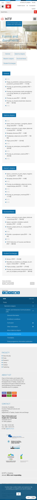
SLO (3, 2)
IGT (7, 43)
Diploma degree (20, 54)
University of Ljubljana (25, 2)
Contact (33, 8)
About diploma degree (14, 330)
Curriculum (10, 323)
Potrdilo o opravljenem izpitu (15, 234)
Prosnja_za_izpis (12, 98)
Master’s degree (9, 59)
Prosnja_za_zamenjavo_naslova (16, 154)
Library (5, 362)
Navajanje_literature (12, 133)
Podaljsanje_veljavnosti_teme (15, 136)
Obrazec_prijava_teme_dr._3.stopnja (17, 227)
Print (32, 283)
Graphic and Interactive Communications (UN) (18, 311)
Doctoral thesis (21, 59)
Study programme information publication (19, 341)
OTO (4, 395)
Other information (12, 326)
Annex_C (9, 259)
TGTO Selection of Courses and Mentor (19, 242)
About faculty (7, 356)
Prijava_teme (10, 141)
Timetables (10, 338)
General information (13, 315)
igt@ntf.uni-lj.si (10, 428)
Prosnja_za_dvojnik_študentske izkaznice (19, 101)
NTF (3, 43)
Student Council (21, 5)
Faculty (33, 2)
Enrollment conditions (13, 319)
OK (18, 494)
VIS (27, 5)
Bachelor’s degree (18, 43)
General (7, 54)
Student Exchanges (10, 63)
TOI (9, 395)
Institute (5, 365)
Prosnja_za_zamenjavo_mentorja (16, 146)
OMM (14, 393)
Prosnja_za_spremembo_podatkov (17, 87)
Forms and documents (14, 334)
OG (4, 393)
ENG (8, 2)
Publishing (6, 367)
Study (10, 43)
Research (6, 360)
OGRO (9, 393)
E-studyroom (32, 5)
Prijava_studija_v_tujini (13, 266)
